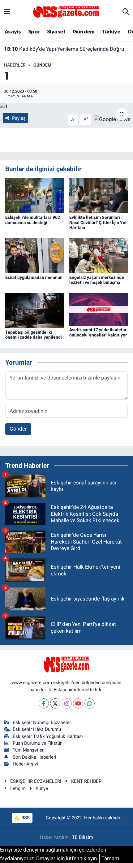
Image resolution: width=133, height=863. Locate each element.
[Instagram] (67, 703)
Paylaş (19, 118)
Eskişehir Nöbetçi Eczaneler (42, 722)
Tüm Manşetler (28, 750)
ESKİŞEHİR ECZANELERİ (35, 781)
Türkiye (111, 32)
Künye (42, 788)
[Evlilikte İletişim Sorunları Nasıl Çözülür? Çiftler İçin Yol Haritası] (98, 195)
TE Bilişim (82, 837)
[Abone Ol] (112, 119)
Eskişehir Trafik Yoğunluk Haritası (48, 736)
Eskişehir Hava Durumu (37, 729)
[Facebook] (44, 703)
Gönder (18, 429)
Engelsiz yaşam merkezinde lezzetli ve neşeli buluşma (96, 280)
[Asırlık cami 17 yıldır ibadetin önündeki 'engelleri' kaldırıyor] (98, 309)
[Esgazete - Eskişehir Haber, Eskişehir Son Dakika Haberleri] (66, 11)
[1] (66, 107)
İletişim (18, 788)
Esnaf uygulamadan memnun (33, 277)
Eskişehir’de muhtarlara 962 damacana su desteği (32, 220)
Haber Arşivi (25, 764)
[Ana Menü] (7, 12)
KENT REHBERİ (87, 781)
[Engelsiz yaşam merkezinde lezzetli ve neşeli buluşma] (98, 255)
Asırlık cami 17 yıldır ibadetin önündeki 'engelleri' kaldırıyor (98, 332)
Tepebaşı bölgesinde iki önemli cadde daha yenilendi (33, 335)
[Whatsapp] (89, 703)
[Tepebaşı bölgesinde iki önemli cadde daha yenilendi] (34, 310)
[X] (55, 703)
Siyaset (56, 32)
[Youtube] (78, 703)
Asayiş (13, 32)
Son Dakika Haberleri (34, 757)
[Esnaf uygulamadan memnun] (34, 255)
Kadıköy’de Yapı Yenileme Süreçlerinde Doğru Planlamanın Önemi (66, 49)
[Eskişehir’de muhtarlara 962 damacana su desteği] (34, 195)
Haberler (15, 65)
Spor (34, 32)
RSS (25, 818)
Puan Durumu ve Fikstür (37, 743)
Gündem (83, 32)
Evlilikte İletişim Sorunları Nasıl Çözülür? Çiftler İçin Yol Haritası (98, 222)
